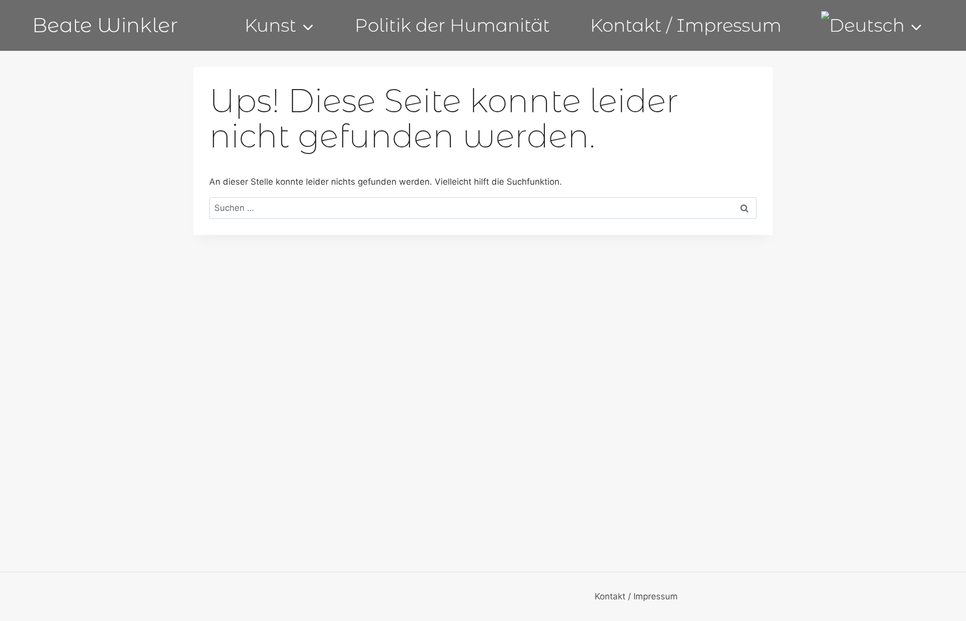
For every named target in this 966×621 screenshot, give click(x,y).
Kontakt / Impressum (685, 25)
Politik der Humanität (452, 25)
